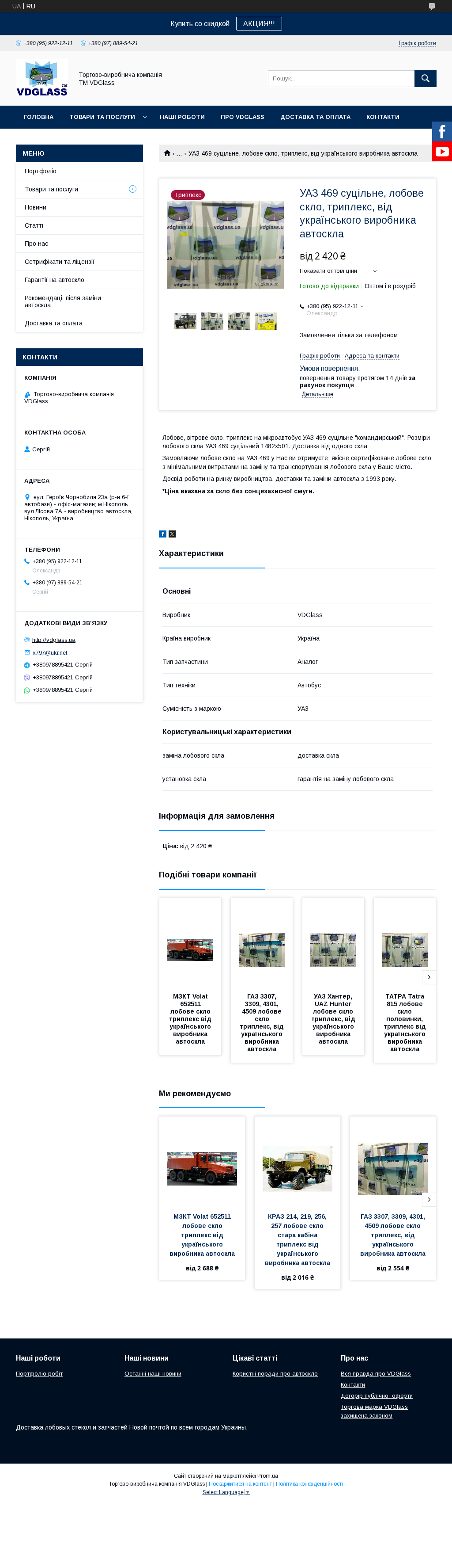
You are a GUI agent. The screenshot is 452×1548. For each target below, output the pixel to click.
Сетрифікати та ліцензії (59, 261)
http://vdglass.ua (53, 640)
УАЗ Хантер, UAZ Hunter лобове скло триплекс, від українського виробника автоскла (334, 1019)
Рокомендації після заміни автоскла (63, 301)
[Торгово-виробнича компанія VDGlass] (42, 94)
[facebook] (162, 535)
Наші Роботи (182, 117)
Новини (35, 207)
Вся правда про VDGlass (376, 1373)
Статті (34, 225)
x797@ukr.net (50, 652)
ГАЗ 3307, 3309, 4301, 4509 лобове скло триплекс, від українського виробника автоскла (263, 1022)
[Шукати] (425, 78)
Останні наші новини (152, 1373)
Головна (38, 117)
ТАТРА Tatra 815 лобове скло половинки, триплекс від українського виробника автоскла (406, 1022)
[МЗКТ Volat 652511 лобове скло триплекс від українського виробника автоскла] (190, 942)
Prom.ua (267, 1476)
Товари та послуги (102, 117)
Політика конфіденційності (309, 1484)
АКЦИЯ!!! (259, 23)
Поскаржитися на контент (240, 1484)
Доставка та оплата (315, 117)
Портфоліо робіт (39, 1373)
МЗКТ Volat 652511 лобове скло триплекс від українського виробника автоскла (191, 1019)
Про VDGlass (242, 117)
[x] (172, 535)
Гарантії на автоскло (54, 279)
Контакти (382, 117)
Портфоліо (40, 171)
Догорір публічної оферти (377, 1395)
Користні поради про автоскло (275, 1373)
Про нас (36, 243)
